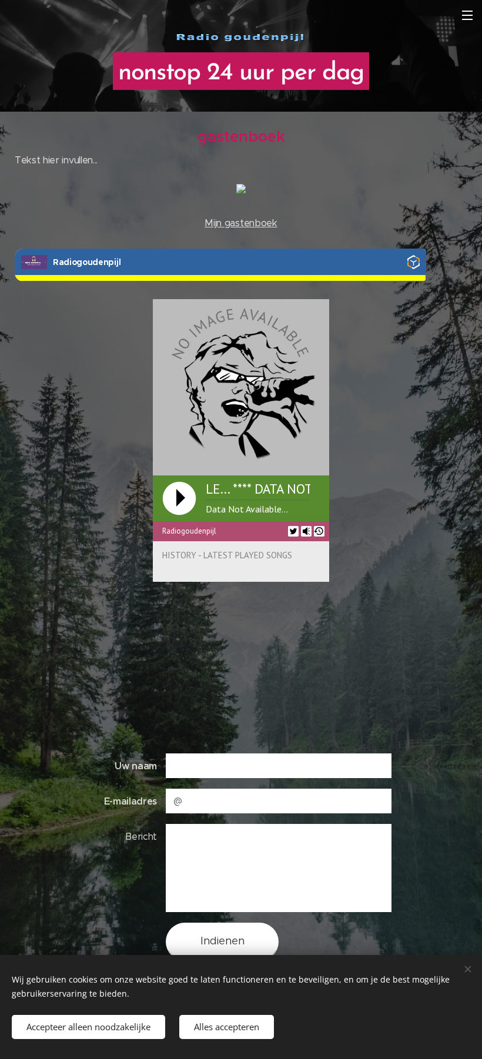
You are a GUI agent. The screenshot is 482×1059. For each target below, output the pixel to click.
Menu (467, 14)
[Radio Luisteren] (413, 264)
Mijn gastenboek (241, 223)
